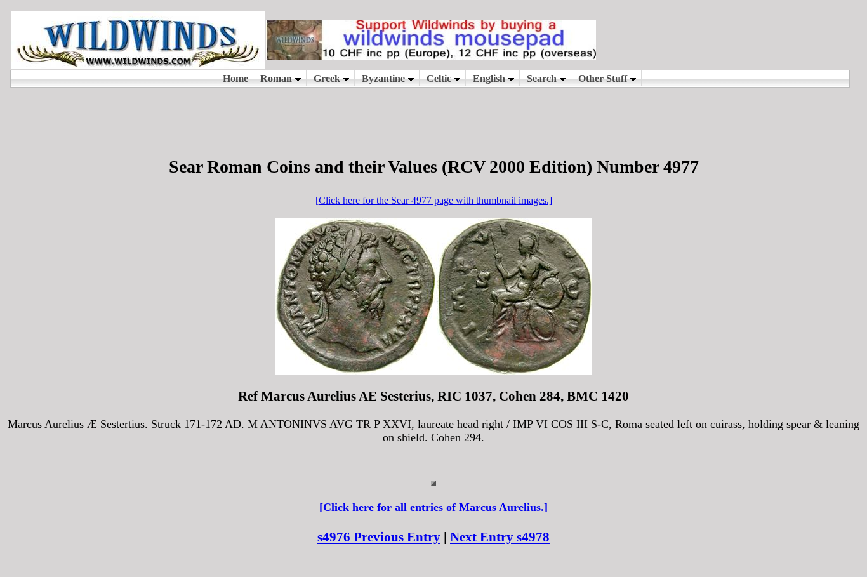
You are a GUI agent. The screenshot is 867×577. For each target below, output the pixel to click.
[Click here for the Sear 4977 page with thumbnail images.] (433, 200)
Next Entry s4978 (500, 537)
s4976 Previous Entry (378, 537)
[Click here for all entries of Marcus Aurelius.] (433, 507)
